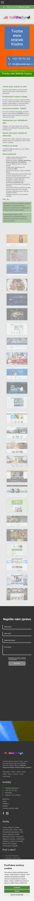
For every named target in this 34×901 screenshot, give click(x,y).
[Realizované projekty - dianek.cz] (17, 512)
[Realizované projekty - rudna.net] (17, 394)
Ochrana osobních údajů (10, 808)
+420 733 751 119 (21, 58)
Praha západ (6, 771)
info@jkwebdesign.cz (22, 64)
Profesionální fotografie (10, 846)
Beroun (24, 771)
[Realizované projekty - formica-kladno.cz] (17, 335)
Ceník (4, 801)
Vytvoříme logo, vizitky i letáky (13, 830)
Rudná (10, 774)
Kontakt (5, 806)
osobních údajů (21, 659)
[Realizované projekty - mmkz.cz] (17, 542)
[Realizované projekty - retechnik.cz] (17, 439)
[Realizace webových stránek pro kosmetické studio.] (17, 262)
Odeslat (17, 663)
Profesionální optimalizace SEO (13, 832)
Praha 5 (13, 771)
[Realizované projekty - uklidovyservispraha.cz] (17, 571)
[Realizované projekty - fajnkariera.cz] (17, 350)
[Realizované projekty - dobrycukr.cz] (17, 365)
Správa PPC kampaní (10, 843)
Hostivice (15, 774)
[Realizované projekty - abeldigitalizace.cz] (17, 527)
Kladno (19, 771)
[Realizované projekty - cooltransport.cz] (17, 498)
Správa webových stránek (11, 834)
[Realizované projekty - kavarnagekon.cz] (17, 321)
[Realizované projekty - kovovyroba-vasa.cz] (17, 468)
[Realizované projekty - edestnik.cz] (17, 424)
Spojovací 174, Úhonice (13, 795)
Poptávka (6, 804)
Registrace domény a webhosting (13, 839)
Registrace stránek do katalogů (13, 841)
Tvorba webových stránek (11, 827)
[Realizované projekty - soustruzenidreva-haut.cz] (17, 453)
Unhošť (5, 774)
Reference (6, 799)
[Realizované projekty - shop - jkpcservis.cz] (17, 409)
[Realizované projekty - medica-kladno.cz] (17, 556)
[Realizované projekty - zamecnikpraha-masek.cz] (17, 483)
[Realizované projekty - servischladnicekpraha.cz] (17, 586)
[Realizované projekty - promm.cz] (17, 601)
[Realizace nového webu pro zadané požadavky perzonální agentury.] (17, 276)
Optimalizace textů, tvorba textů (13, 836)
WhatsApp (8, 793)
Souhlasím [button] (17, 887)
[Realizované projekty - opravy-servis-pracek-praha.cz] (17, 380)
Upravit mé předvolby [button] (17, 894)
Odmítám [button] (17, 891)
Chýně (21, 774)
